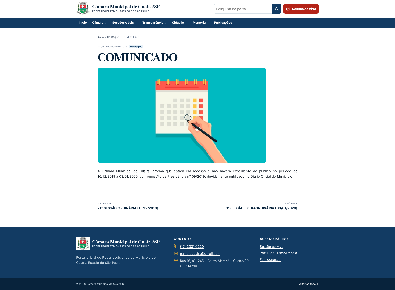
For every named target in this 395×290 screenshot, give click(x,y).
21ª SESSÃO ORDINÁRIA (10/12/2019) (128, 206)
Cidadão (178, 23)
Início (83, 23)
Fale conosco (270, 259)
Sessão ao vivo (271, 246)
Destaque (113, 37)
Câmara (97, 23)
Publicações (223, 23)
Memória (199, 23)
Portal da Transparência (278, 253)
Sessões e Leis (123, 23)
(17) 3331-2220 (192, 246)
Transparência (152, 23)
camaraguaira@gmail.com (200, 253)
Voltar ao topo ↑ (309, 283)
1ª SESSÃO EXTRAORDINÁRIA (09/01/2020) (261, 206)
